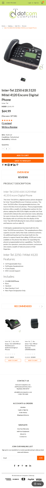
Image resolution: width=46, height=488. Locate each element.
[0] (40, 3)
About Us (23, 434)
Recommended (23, 306)
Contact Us (23, 436)
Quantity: (5, 145)
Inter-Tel (17, 26)
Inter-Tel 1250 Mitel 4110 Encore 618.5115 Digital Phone (12, 347)
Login (29, 3)
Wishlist (23, 407)
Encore (24, 26)
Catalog (10, 26)
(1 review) (7, 123)
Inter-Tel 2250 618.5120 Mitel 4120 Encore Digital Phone (20, 28)
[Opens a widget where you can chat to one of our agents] (37, 484)
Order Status (23, 412)
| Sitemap (31, 475)
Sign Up (36, 3)
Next (42, 306)
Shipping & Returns (23, 415)
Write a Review (9, 127)
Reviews (23, 177)
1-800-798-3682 (11, 3)
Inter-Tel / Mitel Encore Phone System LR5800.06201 (31, 347)
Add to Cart (13, 360)
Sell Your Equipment (23, 431)
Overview (23, 172)
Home (3, 26)
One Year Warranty (23, 429)
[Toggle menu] (3, 4)
